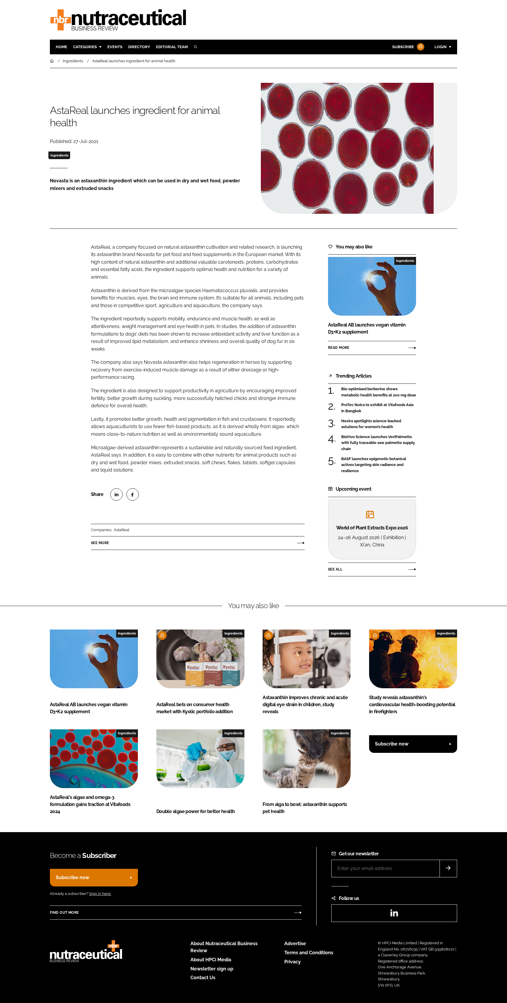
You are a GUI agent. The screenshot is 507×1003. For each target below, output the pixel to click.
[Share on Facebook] (132, 494)
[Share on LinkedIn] (116, 494)
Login (441, 47)
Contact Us (202, 977)
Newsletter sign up (211, 969)
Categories (85, 47)
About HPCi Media (210, 959)
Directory (139, 47)
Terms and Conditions (308, 952)
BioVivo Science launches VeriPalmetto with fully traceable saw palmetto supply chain (378, 443)
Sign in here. (100, 893)
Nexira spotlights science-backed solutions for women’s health (371, 424)
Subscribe (403, 47)
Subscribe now (391, 744)
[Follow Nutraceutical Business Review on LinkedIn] (394, 915)
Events (114, 47)
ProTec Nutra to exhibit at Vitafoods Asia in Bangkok (377, 407)
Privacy (292, 962)
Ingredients (59, 155)
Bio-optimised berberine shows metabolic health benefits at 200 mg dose (378, 392)
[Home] (52, 61)
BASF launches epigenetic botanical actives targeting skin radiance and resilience (373, 465)
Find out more (64, 913)
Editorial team (172, 47)
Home (61, 47)
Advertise (295, 943)
